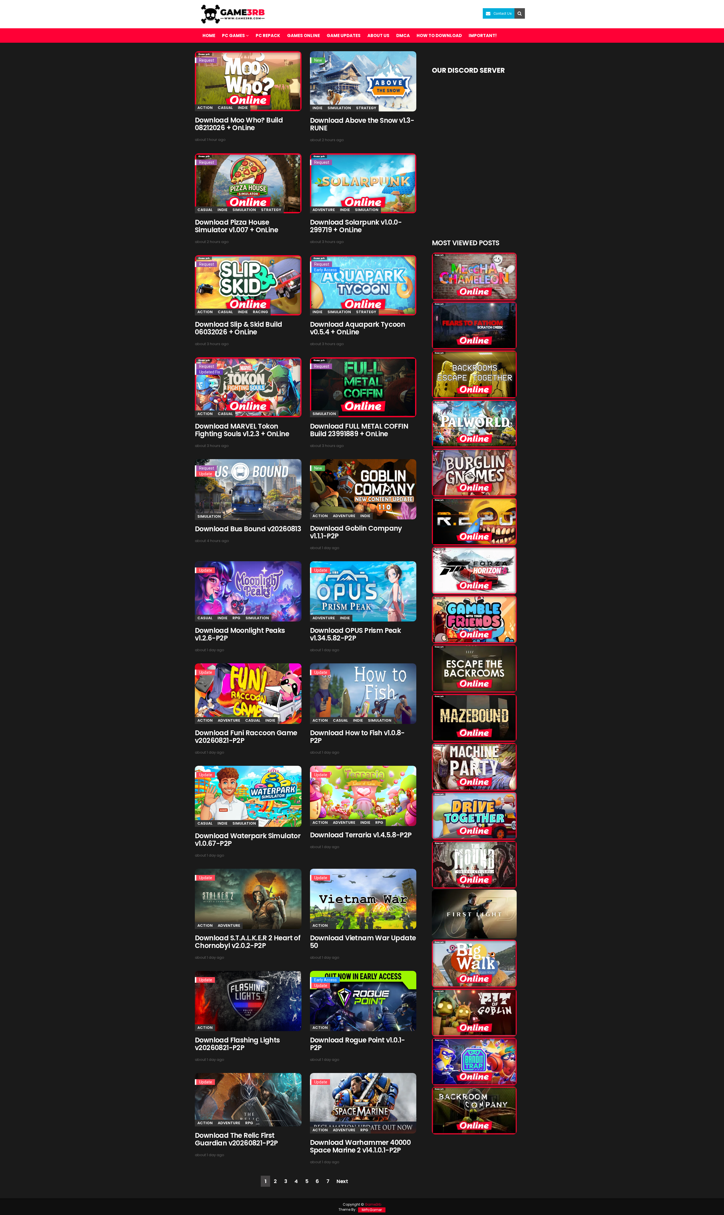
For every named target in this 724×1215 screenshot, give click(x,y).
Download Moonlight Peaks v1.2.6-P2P (240, 634)
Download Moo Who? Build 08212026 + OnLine (239, 123)
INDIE (243, 107)
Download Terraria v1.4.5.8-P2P (361, 835)
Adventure (324, 209)
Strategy (366, 108)
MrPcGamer (372, 1209)
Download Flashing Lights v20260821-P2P (237, 1043)
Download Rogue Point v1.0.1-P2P (357, 1043)
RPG (236, 618)
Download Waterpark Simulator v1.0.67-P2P (247, 839)
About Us (378, 35)
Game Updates (344, 35)
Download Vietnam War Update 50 (363, 941)
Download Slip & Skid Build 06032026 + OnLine (238, 328)
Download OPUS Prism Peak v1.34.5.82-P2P (355, 634)
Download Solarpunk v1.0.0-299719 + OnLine (356, 226)
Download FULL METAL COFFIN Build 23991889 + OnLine (359, 430)
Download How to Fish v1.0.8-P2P (357, 736)
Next (342, 1181)
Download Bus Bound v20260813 (248, 529)
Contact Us (503, 13)
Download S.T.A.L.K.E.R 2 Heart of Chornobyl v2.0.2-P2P (247, 941)
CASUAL (225, 107)
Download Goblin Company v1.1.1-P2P (356, 532)
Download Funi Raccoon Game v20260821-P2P (246, 736)
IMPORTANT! (483, 35)
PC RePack (268, 35)
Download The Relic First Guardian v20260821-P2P (236, 1139)
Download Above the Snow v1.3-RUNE (362, 124)
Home (208, 35)
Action (205, 107)
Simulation (339, 108)
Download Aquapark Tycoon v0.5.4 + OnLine (357, 328)
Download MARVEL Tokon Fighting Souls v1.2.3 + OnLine (242, 430)
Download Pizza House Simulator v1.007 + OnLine (236, 226)
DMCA (403, 35)
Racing (260, 312)
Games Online (303, 35)
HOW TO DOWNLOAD (439, 35)
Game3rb (373, 1204)
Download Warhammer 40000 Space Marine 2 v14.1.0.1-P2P (360, 1146)
